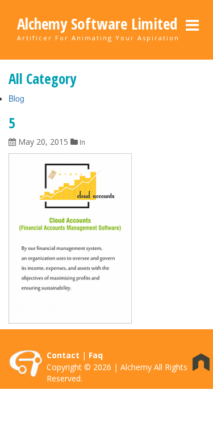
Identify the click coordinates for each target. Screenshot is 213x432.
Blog (16, 98)
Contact (63, 355)
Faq (96, 355)
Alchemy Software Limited (97, 23)
